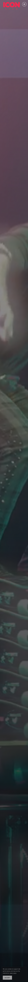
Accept (7, 977)
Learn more (13, 973)
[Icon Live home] (10, 6)
